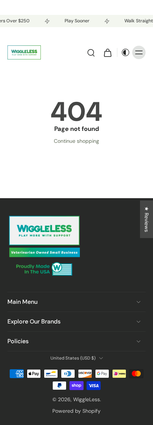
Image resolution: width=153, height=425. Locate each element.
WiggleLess (86, 399)
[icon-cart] (107, 52)
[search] (91, 52)
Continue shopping (76, 141)
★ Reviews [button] (146, 219)
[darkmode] (123, 52)
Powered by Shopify (76, 411)
